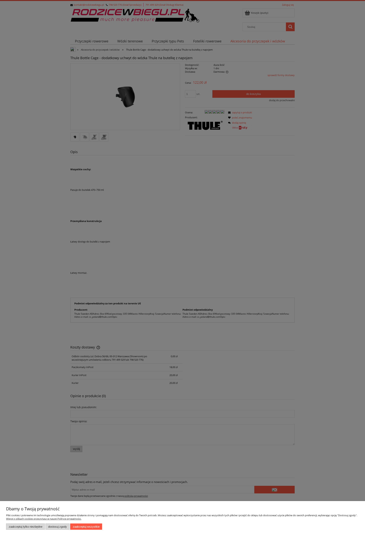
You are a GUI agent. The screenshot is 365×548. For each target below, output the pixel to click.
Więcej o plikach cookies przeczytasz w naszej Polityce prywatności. (43, 518)
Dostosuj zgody (57, 526)
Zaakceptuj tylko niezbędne (25, 526)
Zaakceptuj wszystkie (86, 526)
